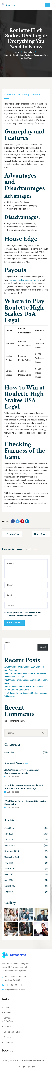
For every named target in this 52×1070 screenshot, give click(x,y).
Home (16, 52)
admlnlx (11, 95)
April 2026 (26, 839)
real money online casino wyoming (24, 280)
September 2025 (26, 857)
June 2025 (26, 868)
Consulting (29, 52)
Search (7, 642)
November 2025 (26, 851)
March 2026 (26, 845)
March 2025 (26, 886)
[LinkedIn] (27, 521)
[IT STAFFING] (8, 5)
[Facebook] (13, 521)
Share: (5, 521)
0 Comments (35, 95)
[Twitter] (18, 521)
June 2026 (26, 828)
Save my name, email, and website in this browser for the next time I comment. (24, 614)
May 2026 (26, 834)
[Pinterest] (22, 521)
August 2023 (26, 892)
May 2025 (26, 874)
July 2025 (26, 863)
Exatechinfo (37, 1060)
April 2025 (26, 880)
